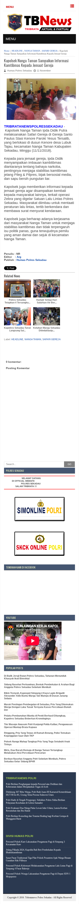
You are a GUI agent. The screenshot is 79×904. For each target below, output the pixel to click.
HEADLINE (17, 51)
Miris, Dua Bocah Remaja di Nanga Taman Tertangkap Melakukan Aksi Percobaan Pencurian (33, 751)
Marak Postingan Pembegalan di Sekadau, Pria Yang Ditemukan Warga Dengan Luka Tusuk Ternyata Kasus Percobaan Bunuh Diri (38, 707)
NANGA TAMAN (32, 51)
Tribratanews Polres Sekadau (38, 897)
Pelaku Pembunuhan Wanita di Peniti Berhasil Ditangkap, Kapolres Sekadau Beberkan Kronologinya (35, 717)
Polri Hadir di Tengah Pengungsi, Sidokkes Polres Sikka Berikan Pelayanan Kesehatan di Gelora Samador (35, 801)
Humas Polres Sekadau (31, 259)
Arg (19, 256)
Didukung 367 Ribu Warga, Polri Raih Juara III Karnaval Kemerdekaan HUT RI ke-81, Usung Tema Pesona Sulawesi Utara (38, 793)
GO (69, 464)
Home (6, 51)
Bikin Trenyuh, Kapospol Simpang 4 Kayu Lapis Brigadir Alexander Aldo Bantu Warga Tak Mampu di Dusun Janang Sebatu (35, 696)
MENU (10, 6)
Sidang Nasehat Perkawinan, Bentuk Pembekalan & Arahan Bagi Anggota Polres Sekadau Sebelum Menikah (39, 686)
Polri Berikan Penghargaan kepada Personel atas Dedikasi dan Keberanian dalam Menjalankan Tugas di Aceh (34, 785)
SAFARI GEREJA (49, 51)
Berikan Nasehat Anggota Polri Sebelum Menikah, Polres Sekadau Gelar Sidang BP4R (35, 760)
